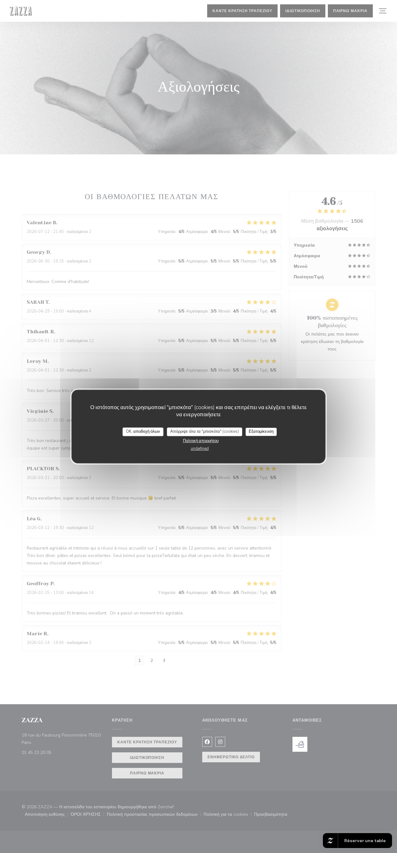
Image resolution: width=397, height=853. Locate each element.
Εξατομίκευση (261, 431)
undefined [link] (200, 448)
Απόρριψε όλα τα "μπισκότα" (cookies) (204, 431)
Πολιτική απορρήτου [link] (201, 441)
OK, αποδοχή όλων (143, 431)
